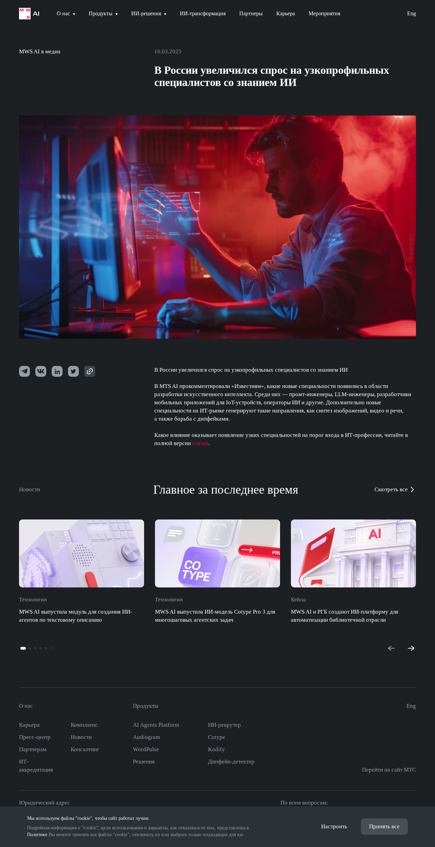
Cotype (216, 737)
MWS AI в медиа (39, 51)
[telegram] (24, 371)
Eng (411, 13)
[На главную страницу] (29, 13)
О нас (26, 706)
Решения (144, 761)
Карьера (29, 725)
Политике (37, 834)
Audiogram (146, 737)
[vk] (40, 371)
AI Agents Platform (156, 725)
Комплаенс (84, 725)
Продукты (145, 706)
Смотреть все (391, 489)
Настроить (334, 826)
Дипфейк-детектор (231, 761)
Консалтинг (85, 749)
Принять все (384, 826)
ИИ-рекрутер (224, 725)
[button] (23, 648)
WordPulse (146, 749)
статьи (200, 443)
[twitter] (57, 371)
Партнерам (33, 749)
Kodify (216, 749)
